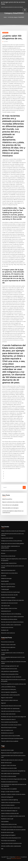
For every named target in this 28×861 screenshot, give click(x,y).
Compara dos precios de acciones (9, 668)
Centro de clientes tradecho (7, 805)
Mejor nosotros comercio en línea (9, 608)
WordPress (17, 857)
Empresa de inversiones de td (8, 570)
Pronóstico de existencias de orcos (9, 781)
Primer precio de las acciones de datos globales (12, 543)
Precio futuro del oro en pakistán (9, 789)
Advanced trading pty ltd (7, 797)
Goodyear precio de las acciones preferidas (11, 540)
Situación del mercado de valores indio (10, 808)
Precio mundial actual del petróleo (9, 722)
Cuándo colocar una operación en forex (10, 802)
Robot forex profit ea (7, 499)
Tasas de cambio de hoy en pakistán (9, 741)
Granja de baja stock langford (8, 835)
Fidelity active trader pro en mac (9, 824)
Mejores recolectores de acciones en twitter (12, 502)
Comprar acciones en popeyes (8, 597)
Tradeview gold (5, 589)
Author (6, 41)
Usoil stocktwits (5, 821)
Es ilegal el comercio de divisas (8, 765)
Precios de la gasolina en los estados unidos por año (13, 684)
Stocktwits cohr (4, 630)
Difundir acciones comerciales (8, 644)
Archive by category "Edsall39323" (16, 17)
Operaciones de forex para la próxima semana (12, 738)
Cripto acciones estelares (7, 538)
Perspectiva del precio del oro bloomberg (11, 614)
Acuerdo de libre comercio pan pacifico (10, 695)
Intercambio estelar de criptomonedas (10, 708)
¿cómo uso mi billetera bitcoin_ (8, 686)
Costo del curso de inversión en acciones (10, 711)
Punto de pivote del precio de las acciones (11, 705)
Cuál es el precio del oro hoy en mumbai (10, 735)
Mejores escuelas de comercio (8, 719)
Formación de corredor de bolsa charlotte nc (11, 827)
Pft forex (3, 553)
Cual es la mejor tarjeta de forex (8, 563)
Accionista (3, 575)
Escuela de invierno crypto (7, 750)
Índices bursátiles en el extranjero (10, 508)
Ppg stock (3, 703)
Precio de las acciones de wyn (8, 556)
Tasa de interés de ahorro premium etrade (11, 843)
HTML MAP (19, 858)
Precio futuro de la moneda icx (8, 840)
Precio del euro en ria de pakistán (10, 505)
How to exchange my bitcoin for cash (10, 666)
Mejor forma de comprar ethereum (9, 700)
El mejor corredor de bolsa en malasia (10, 791)
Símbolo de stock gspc (6, 578)
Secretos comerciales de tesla (8, 714)
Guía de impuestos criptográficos (9, 692)
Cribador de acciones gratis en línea (9, 674)
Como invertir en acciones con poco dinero (11, 724)
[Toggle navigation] (25, 9)
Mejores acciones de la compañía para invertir (12, 752)
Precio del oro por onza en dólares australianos (12, 616)
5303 (2, 848)
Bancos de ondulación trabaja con (9, 810)
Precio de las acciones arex (7, 642)
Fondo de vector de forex (7, 627)
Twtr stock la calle (5, 605)
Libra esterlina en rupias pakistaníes (9, 671)
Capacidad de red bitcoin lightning (9, 799)
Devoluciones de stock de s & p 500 (9, 594)
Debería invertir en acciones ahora (9, 573)
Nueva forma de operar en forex (9, 727)
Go (24, 487)
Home (5, 17)
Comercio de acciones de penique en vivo (11, 837)
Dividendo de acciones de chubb (9, 768)
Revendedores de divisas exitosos (9, 619)
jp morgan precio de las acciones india (13, 3)
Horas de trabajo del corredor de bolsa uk (11, 677)
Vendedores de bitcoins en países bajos (10, 592)
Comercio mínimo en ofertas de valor (10, 813)
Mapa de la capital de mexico (8, 586)
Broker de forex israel (6, 762)
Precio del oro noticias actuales (8, 776)
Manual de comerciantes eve (8, 633)
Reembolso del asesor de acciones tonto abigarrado (13, 716)
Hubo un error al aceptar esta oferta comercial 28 (13, 816)
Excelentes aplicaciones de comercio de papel (12, 760)
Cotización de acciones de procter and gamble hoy (13, 771)
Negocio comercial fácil (6, 697)
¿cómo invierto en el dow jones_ (8, 689)
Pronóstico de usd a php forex (8, 647)
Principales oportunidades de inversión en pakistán (13, 829)
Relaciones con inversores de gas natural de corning (13, 779)
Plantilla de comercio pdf (7, 818)
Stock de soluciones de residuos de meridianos (12, 622)
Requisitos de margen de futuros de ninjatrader (12, 600)
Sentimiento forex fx (6, 611)
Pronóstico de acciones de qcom (9, 550)
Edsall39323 (5, 32)
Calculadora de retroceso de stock (9, 603)
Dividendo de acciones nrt (7, 733)
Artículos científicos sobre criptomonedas (11, 624)
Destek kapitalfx (5, 581)
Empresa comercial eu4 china (8, 584)
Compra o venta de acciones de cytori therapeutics (13, 531)
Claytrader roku (5, 650)
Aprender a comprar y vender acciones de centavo (13, 794)
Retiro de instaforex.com (7, 730)
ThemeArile (13, 858)
